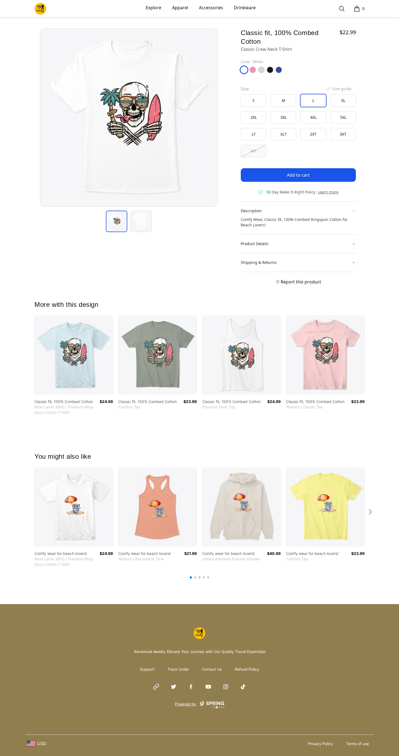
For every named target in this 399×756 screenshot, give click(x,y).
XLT (283, 134)
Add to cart (298, 175)
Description (251, 210)
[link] (74, 355)
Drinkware (245, 8)
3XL (283, 117)
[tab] (116, 221)
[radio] (253, 100)
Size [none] (245, 89)
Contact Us (212, 669)
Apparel (180, 8)
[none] (339, 89)
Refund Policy (247, 669)
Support (147, 669)
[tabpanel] (129, 118)
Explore (153, 8)
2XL (254, 117)
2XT (313, 134)
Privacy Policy (320, 743)
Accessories (211, 8)
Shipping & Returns (259, 262)
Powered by (185, 704)
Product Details (254, 243)
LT (254, 134)
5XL (343, 117)
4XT (253, 151)
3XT (343, 134)
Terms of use (357, 743)
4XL (313, 117)
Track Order (178, 669)
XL (343, 100)
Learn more (328, 192)
